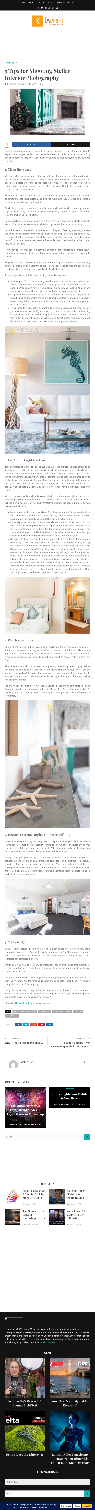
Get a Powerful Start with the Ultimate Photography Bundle (76, 1218)
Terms (51, 2)
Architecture (45, 1011)
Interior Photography (62, 1011)
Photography (11, 63)
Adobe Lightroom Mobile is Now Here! (69, 1096)
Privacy (41, 2)
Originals (78, 1011)
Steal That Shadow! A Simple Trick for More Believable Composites (34, 1196)
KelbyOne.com (48, 1342)
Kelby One (11, 84)
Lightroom (69, 1089)
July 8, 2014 (36, 1124)
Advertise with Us (65, 2)
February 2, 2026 (74, 1204)
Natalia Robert (22, 1003)
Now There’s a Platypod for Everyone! (70, 1403)
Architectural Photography (25, 1011)
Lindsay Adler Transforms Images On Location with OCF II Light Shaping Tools (70, 1458)
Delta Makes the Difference (25, 1454)
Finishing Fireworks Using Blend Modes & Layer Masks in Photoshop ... (25, 1112)
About (32, 2)
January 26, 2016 (29, 84)
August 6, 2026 (29, 1204)
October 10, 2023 (30, 1224)
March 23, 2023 (74, 1224)
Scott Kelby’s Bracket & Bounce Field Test (24, 1403)
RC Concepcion (19, 1124)
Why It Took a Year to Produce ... (24, 1042)
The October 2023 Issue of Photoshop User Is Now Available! (34, 1216)
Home (23, 2)
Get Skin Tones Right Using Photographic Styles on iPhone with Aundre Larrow (77, 1199)
